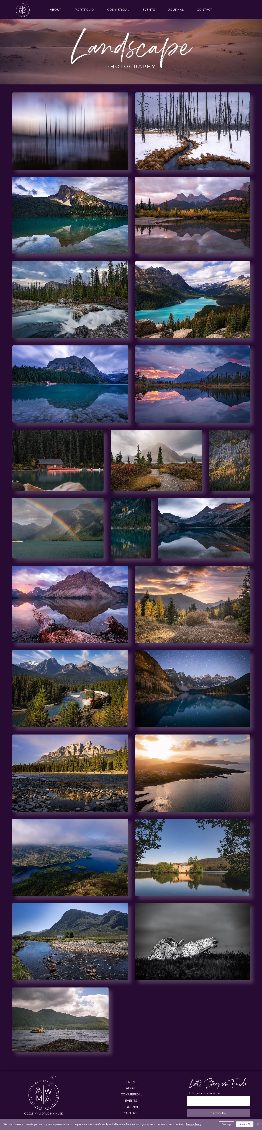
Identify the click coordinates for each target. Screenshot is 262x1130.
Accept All (244, 1124)
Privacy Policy (193, 1124)
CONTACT (131, 1113)
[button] (84, 9)
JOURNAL (131, 1107)
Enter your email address (204, 1093)
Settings (226, 1124)
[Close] (258, 1124)
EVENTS (131, 1100)
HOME (131, 1082)
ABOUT (131, 1088)
